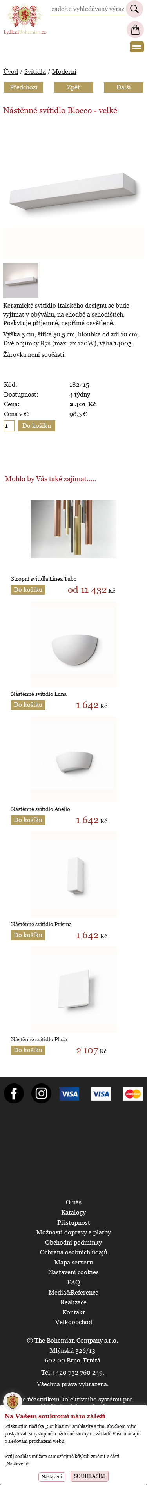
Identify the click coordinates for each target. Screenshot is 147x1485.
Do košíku (28, 589)
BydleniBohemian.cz (24, 7)
